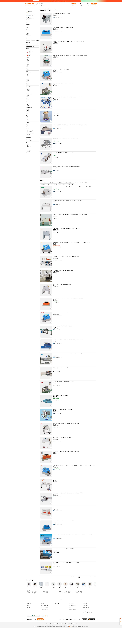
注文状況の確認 (85, 605)
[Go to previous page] (69, 577)
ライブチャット (71, 603)
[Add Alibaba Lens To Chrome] (40, 619)
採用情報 (28, 607)
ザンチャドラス (46, 592)
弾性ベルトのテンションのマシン (65, 591)
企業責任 (28, 605)
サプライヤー (60, 17)
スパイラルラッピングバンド (32, 592)
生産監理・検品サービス (44, 609)
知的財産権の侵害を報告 (72, 609)
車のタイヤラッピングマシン (62, 184)
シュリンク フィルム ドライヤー (64, 593)
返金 (69, 607)
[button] (71, 3)
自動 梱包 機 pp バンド (79, 593)
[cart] (83, 3)
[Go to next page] (93, 577)
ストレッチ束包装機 (70, 184)
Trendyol (71, 623)
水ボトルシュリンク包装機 (59, 182)
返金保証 (42, 603)
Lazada (61, 623)
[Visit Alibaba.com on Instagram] (89, 612)
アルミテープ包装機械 (54, 184)
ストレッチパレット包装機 (83, 182)
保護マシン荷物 (46, 591)
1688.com (51, 623)
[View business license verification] (69, 626)
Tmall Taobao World (56, 623)
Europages (74, 623)
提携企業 (84, 609)
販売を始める (85, 603)
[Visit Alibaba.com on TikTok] (93, 612)
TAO (68, 623)
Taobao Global (65, 623)
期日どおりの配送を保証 (44, 605)
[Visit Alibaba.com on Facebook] (83, 612)
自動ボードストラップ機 (31, 593)
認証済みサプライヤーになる (87, 607)
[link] (121, 619)
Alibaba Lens (29, 619)
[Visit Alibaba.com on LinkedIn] (85, 612)
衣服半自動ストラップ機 (68, 182)
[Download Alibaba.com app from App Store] (84, 619)
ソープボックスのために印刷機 (64, 592)
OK (37, 39)
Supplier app (65, 619)
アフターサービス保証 (44, 607)
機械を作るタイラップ (79, 592)
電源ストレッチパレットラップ (48, 593)
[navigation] (32, 293)
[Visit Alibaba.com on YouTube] (91, 612)
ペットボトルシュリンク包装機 (45, 184)
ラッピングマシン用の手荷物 (44, 182)
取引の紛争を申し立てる (72, 605)
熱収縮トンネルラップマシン (32, 591)
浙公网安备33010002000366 (76, 626)
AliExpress (47, 623)
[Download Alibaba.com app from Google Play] (91, 619)
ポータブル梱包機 (79, 591)
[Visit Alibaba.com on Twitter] (87, 612)
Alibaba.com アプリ (72, 619)
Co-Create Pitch (29, 603)
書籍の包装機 (52, 182)
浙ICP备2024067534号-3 (85, 626)
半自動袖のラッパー (75, 182)
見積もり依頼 (57, 603)
